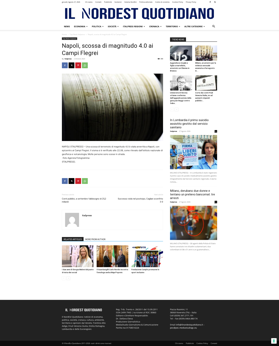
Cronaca (154, 26)
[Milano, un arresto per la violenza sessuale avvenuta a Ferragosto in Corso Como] (206, 53)
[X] (215, 2)
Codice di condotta (162, 2)
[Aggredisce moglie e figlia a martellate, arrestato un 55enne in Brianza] (181, 53)
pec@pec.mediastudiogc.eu (183, 327)
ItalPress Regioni (133, 26)
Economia (79, 26)
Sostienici (118, 2)
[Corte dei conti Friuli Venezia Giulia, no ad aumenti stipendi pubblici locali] (206, 83)
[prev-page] (64, 278)
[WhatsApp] (85, 65)
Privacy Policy (191, 2)
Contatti (98, 2)
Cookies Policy (177, 2)
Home (64, 34)
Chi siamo (89, 2)
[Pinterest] (78, 65)
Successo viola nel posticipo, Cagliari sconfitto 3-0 (140, 200)
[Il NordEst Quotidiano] (139, 13)
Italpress (68, 59)
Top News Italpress (77, 34)
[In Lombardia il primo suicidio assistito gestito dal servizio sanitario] (193, 152)
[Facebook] (210, 2)
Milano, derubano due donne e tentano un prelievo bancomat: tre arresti (192, 194)
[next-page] (68, 278)
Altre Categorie (193, 26)
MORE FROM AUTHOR (95, 239)
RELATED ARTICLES (73, 239)
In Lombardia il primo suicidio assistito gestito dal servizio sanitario (189, 123)
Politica (96, 26)
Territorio (172, 26)
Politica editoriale (145, 2)
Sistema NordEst (130, 2)
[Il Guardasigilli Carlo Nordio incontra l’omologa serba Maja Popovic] (112, 256)
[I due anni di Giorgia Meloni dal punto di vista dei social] (78, 256)
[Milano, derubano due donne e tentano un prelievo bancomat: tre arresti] (193, 223)
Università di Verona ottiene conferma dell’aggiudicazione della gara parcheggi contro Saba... (180, 98)
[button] (213, 26)
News (67, 26)
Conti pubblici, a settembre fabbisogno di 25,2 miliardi (84, 200)
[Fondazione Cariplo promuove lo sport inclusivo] (147, 256)
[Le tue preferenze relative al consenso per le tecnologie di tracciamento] (274, 341)
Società (112, 26)
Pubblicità (108, 2)
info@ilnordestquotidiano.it (189, 324)
